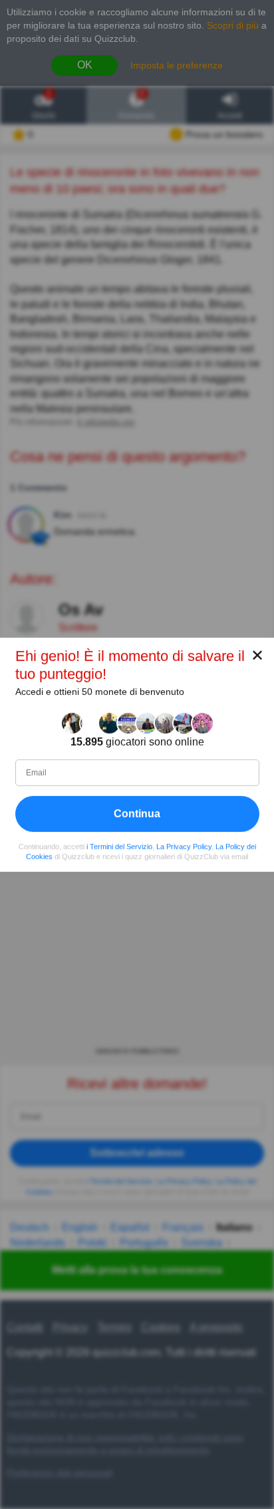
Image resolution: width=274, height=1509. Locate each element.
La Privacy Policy (183, 846)
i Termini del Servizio (119, 846)
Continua (137, 813)
